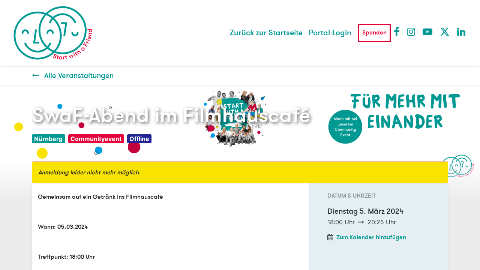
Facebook (398, 31)
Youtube (427, 31)
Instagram (411, 31)
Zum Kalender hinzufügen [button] (371, 237)
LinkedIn (461, 31)
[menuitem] (266, 33)
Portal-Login (330, 33)
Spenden (374, 32)
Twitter (444, 31)
